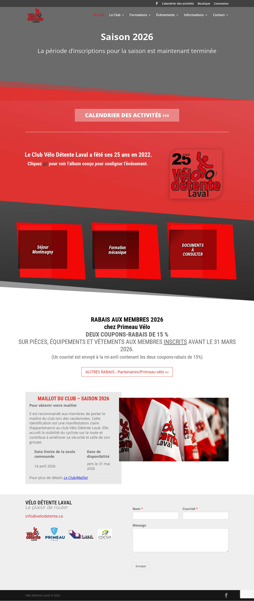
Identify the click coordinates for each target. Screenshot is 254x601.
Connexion (221, 3)
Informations (194, 15)
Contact (219, 15)
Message (139, 525)
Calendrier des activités (178, 3)
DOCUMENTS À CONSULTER (192, 249)
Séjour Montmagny (42, 249)
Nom (138, 509)
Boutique (204, 3)
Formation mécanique (117, 249)
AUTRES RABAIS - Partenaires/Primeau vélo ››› (127, 372)
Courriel (190, 509)
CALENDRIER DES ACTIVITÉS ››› (127, 115)
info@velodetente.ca (44, 516)
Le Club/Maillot (76, 477)
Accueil (98, 15)
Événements (165, 15)
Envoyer (141, 566)
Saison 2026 (127, 36)
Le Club (114, 15)
